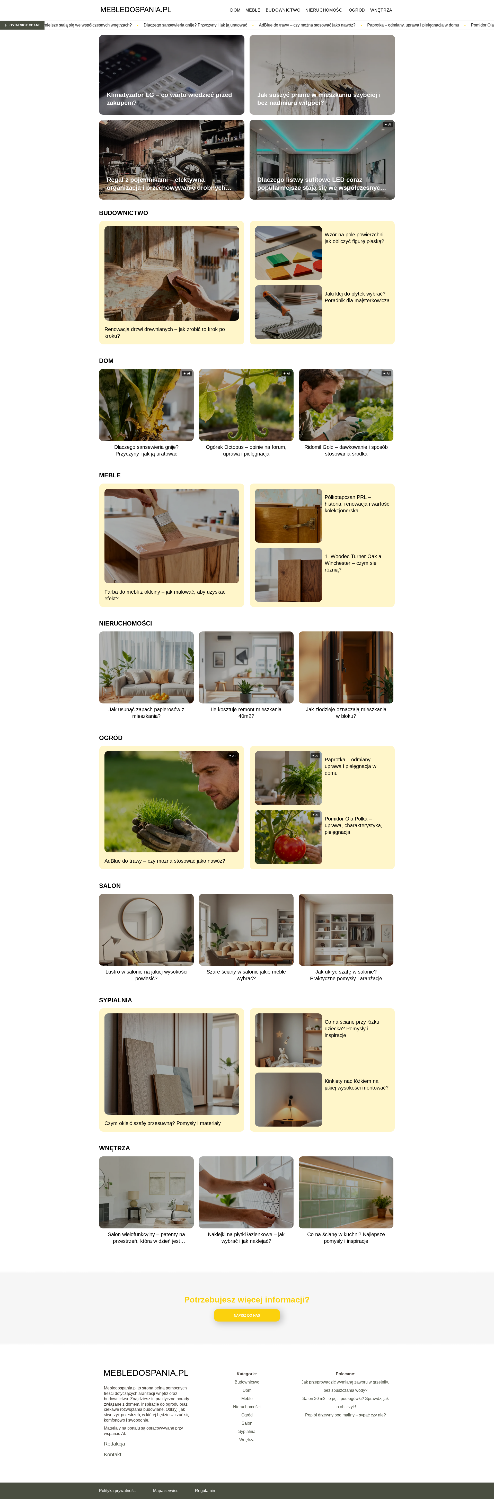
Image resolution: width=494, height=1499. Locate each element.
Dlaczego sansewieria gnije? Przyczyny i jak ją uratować (81, 25)
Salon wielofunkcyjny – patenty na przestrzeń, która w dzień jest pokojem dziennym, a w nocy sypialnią (146, 1238)
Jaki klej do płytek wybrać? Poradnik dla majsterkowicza (357, 297)
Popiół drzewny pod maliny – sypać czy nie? (345, 1415)
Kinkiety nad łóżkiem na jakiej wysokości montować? (357, 1084)
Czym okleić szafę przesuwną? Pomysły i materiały (162, 1123)
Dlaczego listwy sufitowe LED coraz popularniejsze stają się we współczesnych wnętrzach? (320, 184)
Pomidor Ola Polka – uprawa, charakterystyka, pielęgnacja (410, 25)
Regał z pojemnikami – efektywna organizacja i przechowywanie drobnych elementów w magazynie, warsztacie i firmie (171, 184)
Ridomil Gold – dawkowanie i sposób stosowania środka (346, 450)
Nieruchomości (324, 10)
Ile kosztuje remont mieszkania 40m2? (246, 713)
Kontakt (112, 1454)
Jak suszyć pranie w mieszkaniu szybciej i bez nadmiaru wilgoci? (319, 98)
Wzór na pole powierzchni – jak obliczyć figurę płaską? (356, 238)
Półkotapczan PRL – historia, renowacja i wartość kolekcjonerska (357, 503)
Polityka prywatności (118, 1490)
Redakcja (114, 1444)
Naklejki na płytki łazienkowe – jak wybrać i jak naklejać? (246, 1238)
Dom (235, 10)
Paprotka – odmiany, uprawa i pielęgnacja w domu (299, 25)
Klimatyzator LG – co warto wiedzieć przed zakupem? (169, 98)
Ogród (357, 10)
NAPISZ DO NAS (247, 1315)
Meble (253, 10)
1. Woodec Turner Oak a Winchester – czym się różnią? (353, 563)
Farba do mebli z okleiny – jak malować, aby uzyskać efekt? (164, 595)
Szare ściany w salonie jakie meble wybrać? (246, 975)
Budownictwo (283, 10)
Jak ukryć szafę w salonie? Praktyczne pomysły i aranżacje (346, 975)
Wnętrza (381, 10)
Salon (110, 885)
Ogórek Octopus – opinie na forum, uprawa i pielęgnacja (246, 450)
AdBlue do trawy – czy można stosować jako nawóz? (193, 25)
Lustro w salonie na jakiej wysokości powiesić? (146, 975)
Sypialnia (115, 1000)
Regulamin (205, 1490)
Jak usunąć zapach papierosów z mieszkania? (146, 713)
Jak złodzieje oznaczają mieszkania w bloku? (346, 713)
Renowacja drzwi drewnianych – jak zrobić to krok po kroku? (164, 332)
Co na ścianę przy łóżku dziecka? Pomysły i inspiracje (352, 1028)
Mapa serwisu (166, 1490)
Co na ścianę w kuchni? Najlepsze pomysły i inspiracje (346, 1238)
